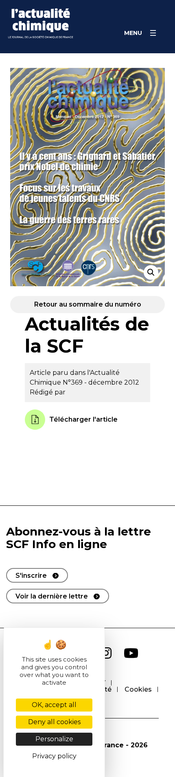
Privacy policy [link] (54, 756)
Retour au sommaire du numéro (87, 304)
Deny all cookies (54, 722)
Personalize (54, 739)
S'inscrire (31, 575)
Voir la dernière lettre (51, 596)
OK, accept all (54, 705)
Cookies (138, 689)
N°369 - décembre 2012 (101, 382)
